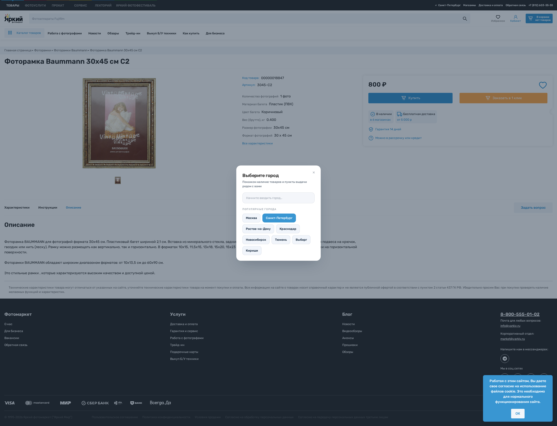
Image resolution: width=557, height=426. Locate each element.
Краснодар (288, 229)
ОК (517, 413)
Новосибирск (256, 240)
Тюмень (281, 240)
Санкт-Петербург (279, 218)
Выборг (301, 240)
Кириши (252, 250)
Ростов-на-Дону (258, 229)
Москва (251, 218)
